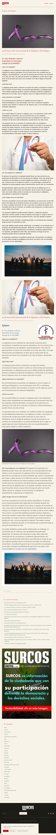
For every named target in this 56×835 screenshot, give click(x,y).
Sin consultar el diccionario (10, 614)
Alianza (6, 729)
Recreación (6, 781)
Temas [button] (51, 3)
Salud (23, 54)
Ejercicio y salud (8, 760)
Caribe (5, 743)
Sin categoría (7, 788)
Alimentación (7, 732)
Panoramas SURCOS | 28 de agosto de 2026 (15, 603)
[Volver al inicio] (5, 3)
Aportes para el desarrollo (27, 320)
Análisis (19, 320)
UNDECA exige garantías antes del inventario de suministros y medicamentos (22, 605)
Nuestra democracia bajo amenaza (12, 620)
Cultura (6, 750)
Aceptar (5, 831)
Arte (5, 739)
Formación (6, 767)
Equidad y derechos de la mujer (11, 764)
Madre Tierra (7, 771)
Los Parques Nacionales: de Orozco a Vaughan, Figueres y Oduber (20, 607)
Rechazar (12, 831)
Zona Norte (6, 797)
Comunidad (7, 746)
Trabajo (6, 792)
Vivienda (6, 795)
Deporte (6, 753)
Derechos (20, 54)
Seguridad (6, 785)
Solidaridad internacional (10, 790)
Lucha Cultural (7, 769)
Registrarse (23, 813)
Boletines (6, 741)
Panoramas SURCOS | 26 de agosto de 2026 (15, 643)
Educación (6, 757)
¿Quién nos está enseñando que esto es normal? (15, 609)
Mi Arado (6, 774)
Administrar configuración (22, 831)
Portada (46, 3)
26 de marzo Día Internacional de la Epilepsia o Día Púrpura (26, 50)
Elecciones (6, 762)
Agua (5, 727)
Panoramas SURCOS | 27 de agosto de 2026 (15, 623)
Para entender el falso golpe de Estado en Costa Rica (16, 612)
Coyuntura (6, 748)
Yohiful (34, 821)
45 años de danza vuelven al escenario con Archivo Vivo (17, 637)
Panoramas (6, 776)
